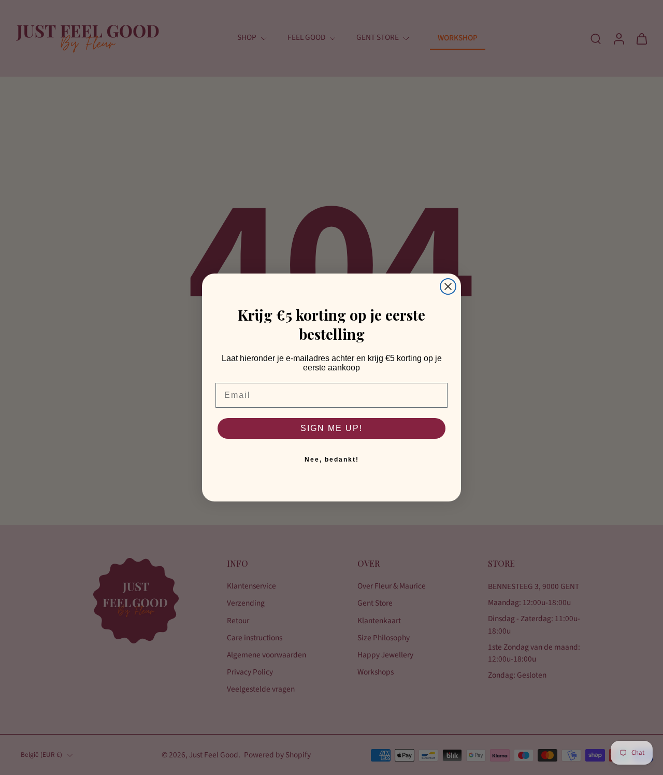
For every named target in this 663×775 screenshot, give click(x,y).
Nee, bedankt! (332, 459)
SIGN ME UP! (331, 428)
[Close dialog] (448, 286)
